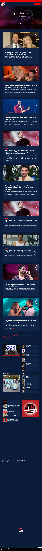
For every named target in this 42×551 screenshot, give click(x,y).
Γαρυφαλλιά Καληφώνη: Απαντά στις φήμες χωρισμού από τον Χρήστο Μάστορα (18, 53)
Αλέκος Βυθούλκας (28, 368)
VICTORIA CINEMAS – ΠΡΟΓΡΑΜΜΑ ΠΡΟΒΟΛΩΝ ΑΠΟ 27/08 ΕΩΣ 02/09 (13, 402)
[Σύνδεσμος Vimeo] (3, 4)
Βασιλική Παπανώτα (28, 363)
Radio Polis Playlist (8, 352)
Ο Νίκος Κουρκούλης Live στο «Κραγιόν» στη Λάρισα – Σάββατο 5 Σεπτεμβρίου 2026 (13, 406)
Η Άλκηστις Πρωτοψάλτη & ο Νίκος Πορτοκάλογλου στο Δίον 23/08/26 (12, 420)
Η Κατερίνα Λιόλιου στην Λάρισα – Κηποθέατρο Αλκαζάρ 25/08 (12, 415)
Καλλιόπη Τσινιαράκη (28, 345)
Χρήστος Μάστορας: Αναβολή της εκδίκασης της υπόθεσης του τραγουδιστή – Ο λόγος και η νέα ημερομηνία (19, 187)
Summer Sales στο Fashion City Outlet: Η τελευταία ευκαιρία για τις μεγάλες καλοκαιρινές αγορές (13, 411)
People (6, 50)
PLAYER (37, 4)
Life (5, 83)
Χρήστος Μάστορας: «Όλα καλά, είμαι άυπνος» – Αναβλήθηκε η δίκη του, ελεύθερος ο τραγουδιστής (20, 251)
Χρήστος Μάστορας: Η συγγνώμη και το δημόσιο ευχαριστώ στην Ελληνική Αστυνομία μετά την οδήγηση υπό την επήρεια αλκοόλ (19, 151)
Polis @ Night (27, 354)
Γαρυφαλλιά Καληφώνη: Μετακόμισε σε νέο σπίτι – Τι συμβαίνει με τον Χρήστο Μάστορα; (21, 86)
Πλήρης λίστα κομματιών (27, 394)
